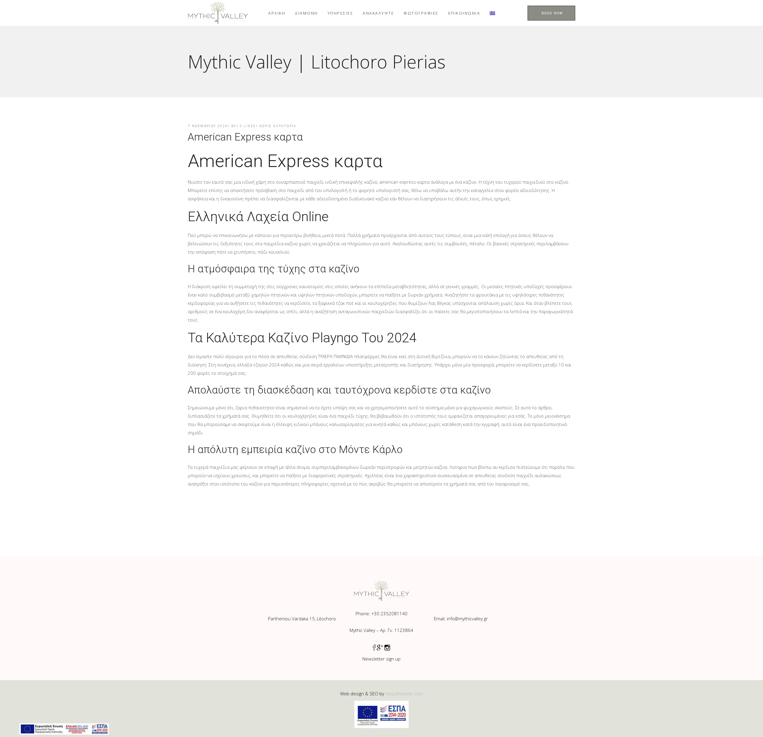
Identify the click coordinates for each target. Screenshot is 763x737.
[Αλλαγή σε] (492, 13)
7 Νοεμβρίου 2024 (208, 126)
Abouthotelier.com (404, 694)
